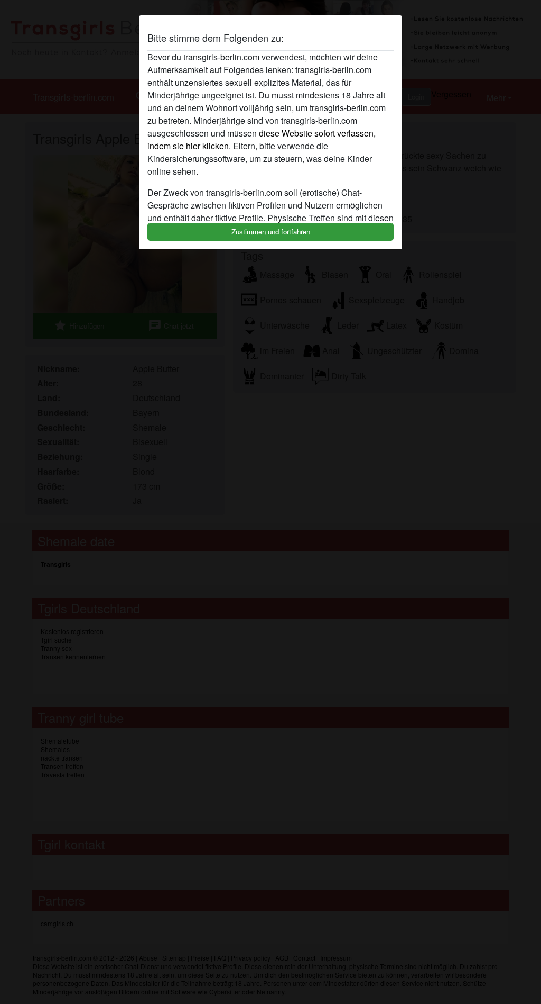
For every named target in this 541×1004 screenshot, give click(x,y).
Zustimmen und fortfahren (270, 232)
